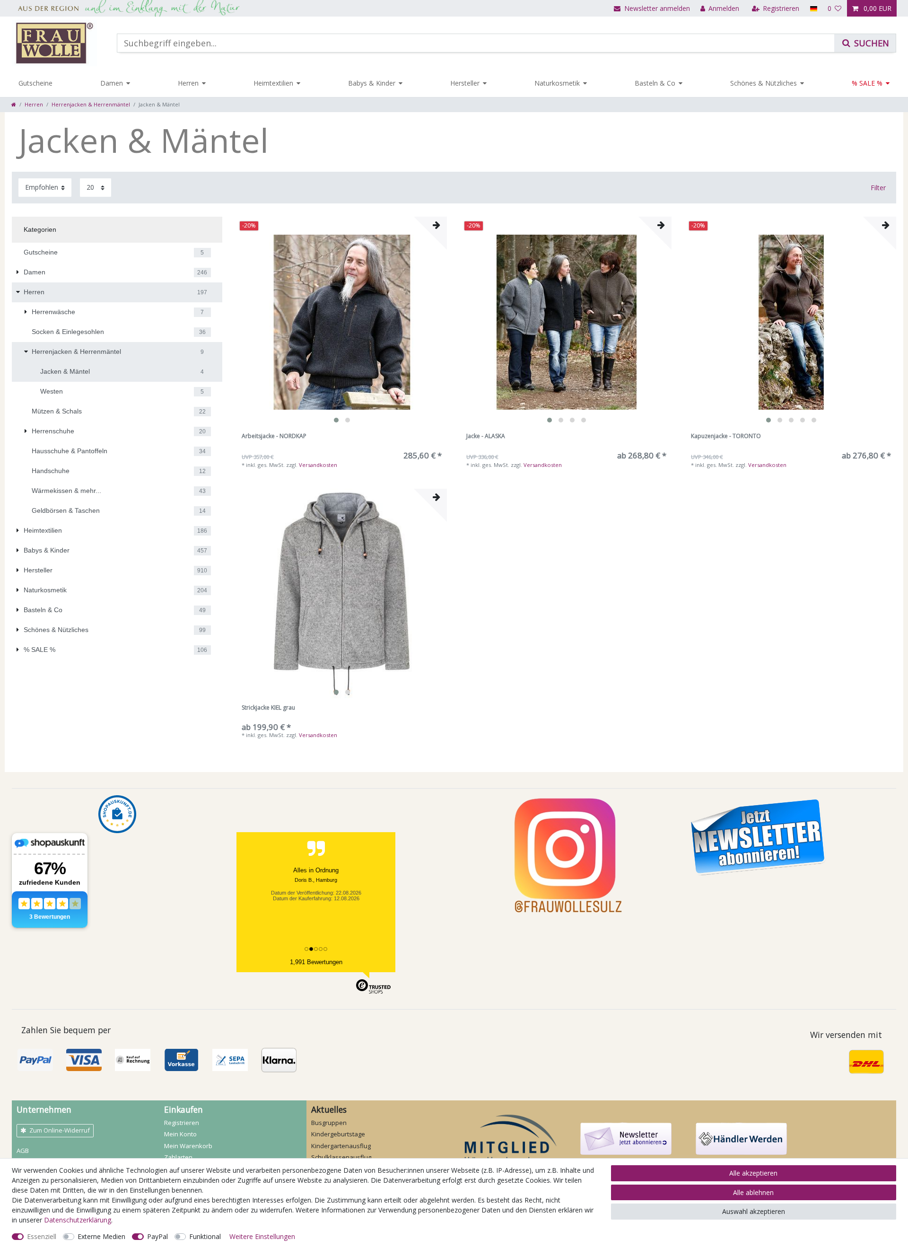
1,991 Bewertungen (316, 962)
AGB (23, 1150)
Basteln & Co (655, 83)
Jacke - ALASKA (485, 436)
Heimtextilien (273, 83)
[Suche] (865, 43)
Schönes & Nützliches (763, 83)
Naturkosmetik (557, 83)
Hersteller (465, 83)
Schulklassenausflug (341, 1157)
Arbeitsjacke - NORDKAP (274, 436)
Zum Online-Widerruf (59, 1130)
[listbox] (341, 322)
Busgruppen (329, 1122)
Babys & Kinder (371, 83)
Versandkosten (318, 464)
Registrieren (181, 1122)
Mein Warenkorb (188, 1146)
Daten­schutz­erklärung (77, 1219)
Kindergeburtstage (338, 1134)
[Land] (813, 8)
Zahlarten (178, 1157)
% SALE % (867, 83)
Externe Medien (101, 1236)
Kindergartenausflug (341, 1146)
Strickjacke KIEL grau (268, 708)
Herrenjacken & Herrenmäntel (91, 104)
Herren (188, 83)
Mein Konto (180, 1134)
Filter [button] (878, 187)
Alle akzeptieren (753, 1173)
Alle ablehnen (753, 1192)
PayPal (157, 1236)
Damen (111, 83)
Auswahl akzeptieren (753, 1211)
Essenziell (41, 1236)
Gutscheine (35, 83)
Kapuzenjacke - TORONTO (726, 436)
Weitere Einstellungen (262, 1236)
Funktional (205, 1236)
